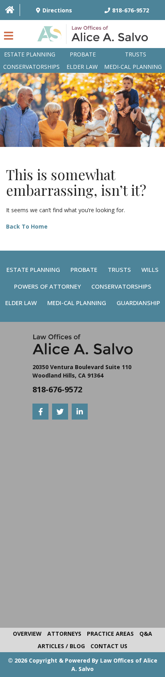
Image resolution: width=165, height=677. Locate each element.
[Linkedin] (80, 412)
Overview (27, 633)
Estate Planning (29, 54)
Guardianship (138, 303)
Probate (83, 54)
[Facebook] (40, 412)
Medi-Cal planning (133, 66)
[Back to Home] (94, 36)
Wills (150, 269)
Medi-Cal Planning (76, 303)
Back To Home (27, 226)
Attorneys (64, 633)
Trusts (135, 54)
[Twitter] (60, 412)
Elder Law (82, 66)
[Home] (9, 9)
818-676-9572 (57, 389)
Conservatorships (31, 66)
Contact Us (109, 646)
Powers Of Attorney (47, 286)
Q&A (145, 633)
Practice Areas (110, 633)
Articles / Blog (61, 646)
